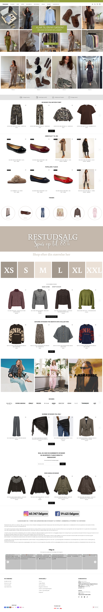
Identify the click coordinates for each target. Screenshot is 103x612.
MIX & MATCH (29, 4)
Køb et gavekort (42, 585)
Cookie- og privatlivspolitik (44, 590)
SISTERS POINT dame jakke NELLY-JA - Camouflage (63, 126)
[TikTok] (87, 597)
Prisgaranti (41, 592)
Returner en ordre (7, 583)
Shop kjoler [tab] (56, 287)
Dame (18, 4)
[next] (99, 115)
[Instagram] (81, 597)
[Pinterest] (84, 597)
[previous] (3, 115)
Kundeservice (56, 4)
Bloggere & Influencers (43, 586)
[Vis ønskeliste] (97, 4)
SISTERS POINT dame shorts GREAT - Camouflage (16, 126)
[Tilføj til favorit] (25, 105)
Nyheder (12, 4)
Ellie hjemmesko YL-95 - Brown (16, 190)
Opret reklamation (8, 586)
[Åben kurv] (99, 4)
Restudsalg (36, 4)
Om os (40, 581)
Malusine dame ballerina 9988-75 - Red (63, 190)
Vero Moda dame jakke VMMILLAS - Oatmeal (86, 190)
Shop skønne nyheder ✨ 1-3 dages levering (51, 1)
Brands (49, 4)
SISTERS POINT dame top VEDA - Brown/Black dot (86, 126)
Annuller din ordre (7, 581)
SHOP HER (51, 351)
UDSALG (43, 4)
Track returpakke (7, 585)
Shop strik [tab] (46, 287)
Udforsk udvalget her (51, 316)
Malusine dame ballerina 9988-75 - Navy (39, 190)
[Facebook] (78, 597)
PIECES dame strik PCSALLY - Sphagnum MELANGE (86, 310)
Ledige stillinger (42, 583)
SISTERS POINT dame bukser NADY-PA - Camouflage (40, 126)
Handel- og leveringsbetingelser (45, 588)
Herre (22, 4)
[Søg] (94, 4)
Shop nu (13, 89)
